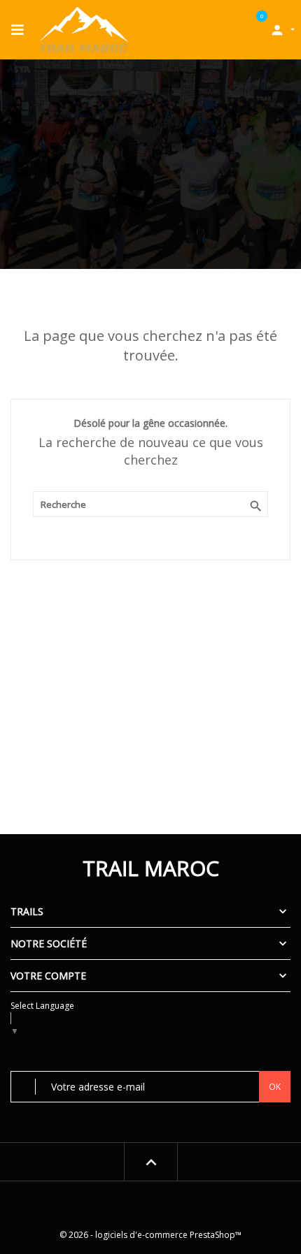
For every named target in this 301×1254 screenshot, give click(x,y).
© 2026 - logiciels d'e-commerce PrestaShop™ (150, 1235)
